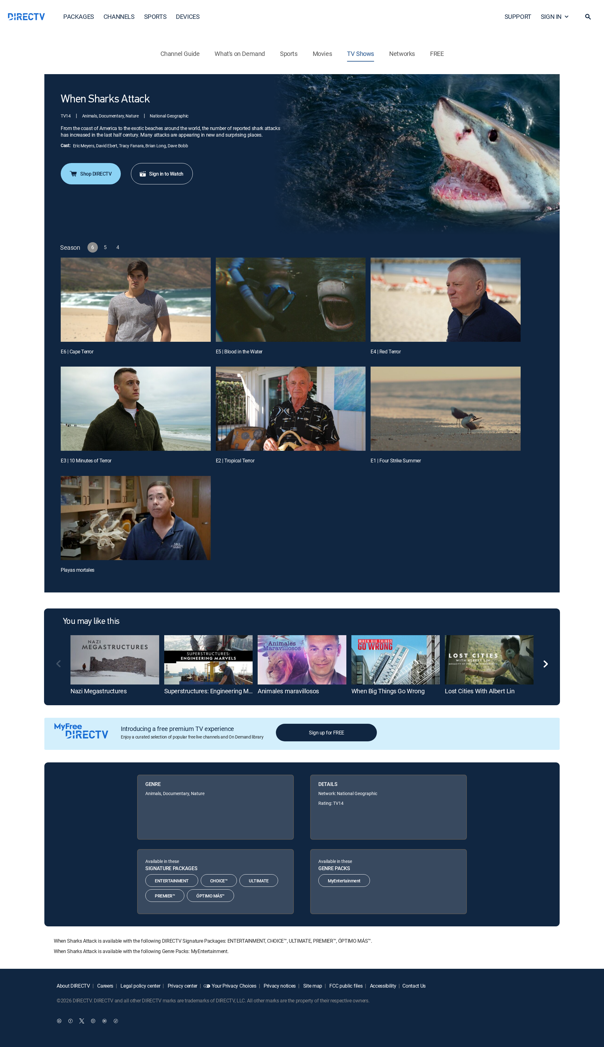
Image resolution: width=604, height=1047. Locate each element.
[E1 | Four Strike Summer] (446, 409)
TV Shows (360, 53)
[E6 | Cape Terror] (136, 300)
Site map (312, 985)
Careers (104, 985)
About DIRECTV (73, 985)
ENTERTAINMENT (172, 881)
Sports (289, 53)
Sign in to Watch (166, 173)
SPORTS (155, 16)
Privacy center (181, 985)
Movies (322, 53)
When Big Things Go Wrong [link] (387, 691)
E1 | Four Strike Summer (396, 460)
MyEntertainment (344, 881)
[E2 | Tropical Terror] (291, 409)
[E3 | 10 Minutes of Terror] (136, 409)
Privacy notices (279, 985)
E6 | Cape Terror (77, 351)
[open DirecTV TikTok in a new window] (115, 1020)
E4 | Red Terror (385, 351)
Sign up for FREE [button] (326, 732)
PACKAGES (78, 16)
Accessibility (382, 985)
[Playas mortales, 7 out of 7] (136, 518)
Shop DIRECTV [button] (95, 173)
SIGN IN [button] (551, 16)
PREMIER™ (165, 896)
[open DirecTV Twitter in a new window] (81, 1020)
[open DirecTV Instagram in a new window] (93, 1020)
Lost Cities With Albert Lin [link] (479, 691)
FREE (437, 53)
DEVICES (187, 16)
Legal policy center (140, 985)
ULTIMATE (258, 881)
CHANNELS (119, 16)
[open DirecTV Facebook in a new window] (70, 1020)
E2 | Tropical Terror (235, 460)
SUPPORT (518, 16)
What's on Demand (240, 53)
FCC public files (345, 985)
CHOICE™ (219, 881)
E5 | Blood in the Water (239, 351)
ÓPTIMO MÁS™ (210, 896)
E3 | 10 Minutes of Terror (86, 460)
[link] (114, 660)
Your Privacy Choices (234, 985)
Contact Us (414, 985)
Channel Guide (180, 53)
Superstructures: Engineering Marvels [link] (214, 691)
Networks (402, 53)
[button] (587, 16)
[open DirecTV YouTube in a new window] (104, 1020)
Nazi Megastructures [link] (98, 691)
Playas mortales (77, 569)
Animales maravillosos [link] (288, 691)
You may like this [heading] (91, 621)
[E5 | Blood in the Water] (291, 300)
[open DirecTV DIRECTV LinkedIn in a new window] (59, 1020)
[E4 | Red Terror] (446, 300)
